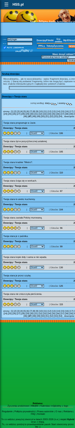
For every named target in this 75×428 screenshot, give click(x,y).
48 (34, 116)
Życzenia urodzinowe (18, 406)
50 (43, 116)
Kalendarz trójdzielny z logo (54, 406)
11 (45, 111)
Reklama (68, 411)
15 (62, 111)
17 (71, 111)
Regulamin (7, 411)
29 (27, 114)
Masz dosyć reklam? (63, 54)
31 (36, 114)
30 (31, 114)
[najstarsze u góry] (52, 103)
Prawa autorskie (45, 411)
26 (14, 114)
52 (51, 116)
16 (67, 111)
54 (60, 116)
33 (45, 114)
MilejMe (35, 406)
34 (49, 114)
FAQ (33, 414)
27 (18, 114)
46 (25, 116)
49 (38, 116)
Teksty (50, 46)
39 (71, 114)
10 (41, 111)
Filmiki (50, 40)
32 (40, 114)
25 (10, 114)
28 (23, 114)
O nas (58, 411)
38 (66, 114)
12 (49, 111)
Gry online (58, 40)
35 (53, 114)
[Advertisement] (37, 362)
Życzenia (58, 46)
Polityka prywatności (24, 411)
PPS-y (41, 46)
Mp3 (65, 40)
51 (47, 116)
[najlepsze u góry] (67, 103)
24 (5, 114)
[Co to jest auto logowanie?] (15, 47)
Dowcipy (41, 40)
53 (56, 116)
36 (58, 114)
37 (62, 114)
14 (58, 111)
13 (53, 111)
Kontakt (41, 414)
